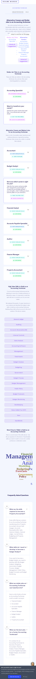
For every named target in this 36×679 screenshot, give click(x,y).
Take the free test (14, 676)
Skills (27, 12)
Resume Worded (10, 1)
